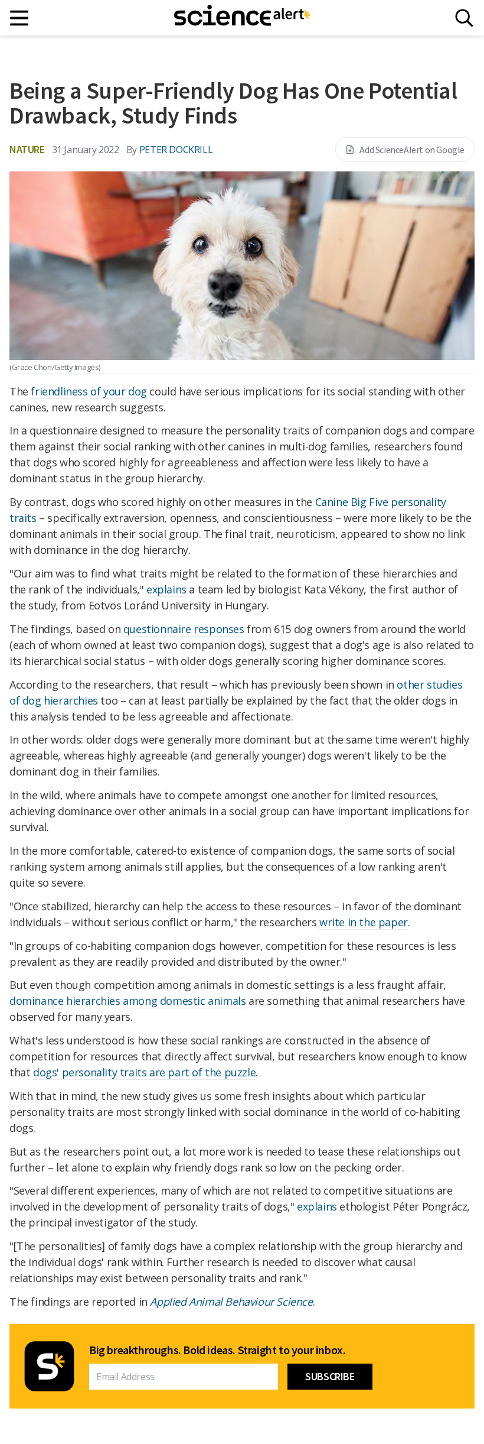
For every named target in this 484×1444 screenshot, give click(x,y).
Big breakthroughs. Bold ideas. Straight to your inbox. (217, 1350)
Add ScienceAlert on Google (412, 149)
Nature (27, 149)
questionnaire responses (183, 629)
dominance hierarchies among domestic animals (127, 1001)
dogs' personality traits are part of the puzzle (144, 1072)
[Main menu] (19, 18)
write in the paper (363, 922)
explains (166, 589)
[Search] (464, 18)
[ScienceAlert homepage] (242, 17)
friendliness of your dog (88, 391)
